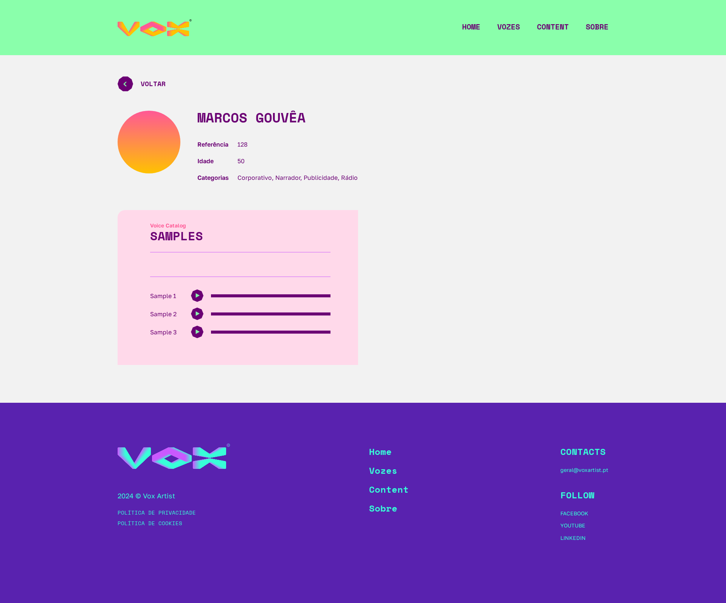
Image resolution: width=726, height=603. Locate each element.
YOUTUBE (572, 525)
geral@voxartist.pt (584, 470)
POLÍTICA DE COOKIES (150, 523)
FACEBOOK (574, 513)
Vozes (508, 26)
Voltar (153, 83)
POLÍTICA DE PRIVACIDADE (157, 512)
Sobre (597, 26)
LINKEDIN (573, 538)
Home (471, 26)
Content (553, 26)
